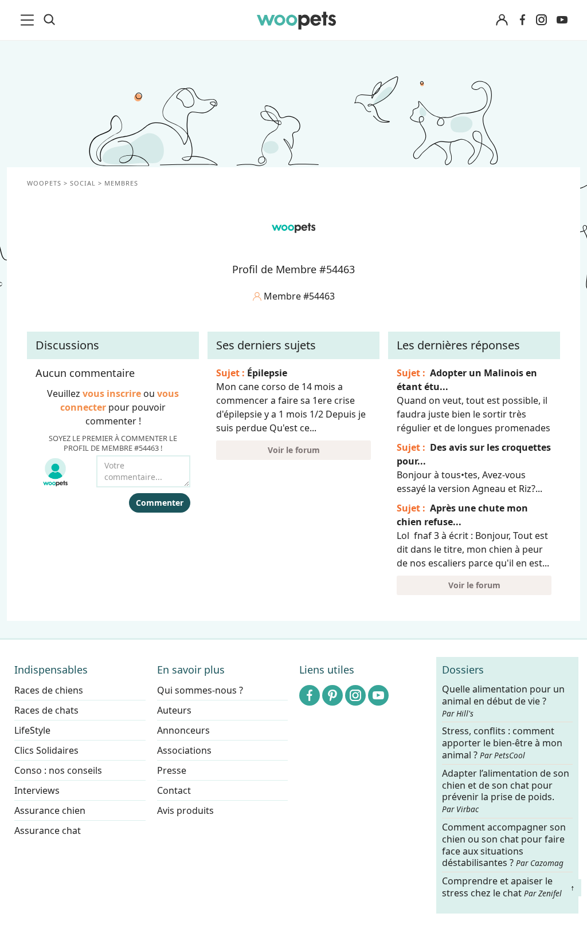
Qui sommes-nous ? (200, 690)
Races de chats (46, 710)
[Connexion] (501, 20)
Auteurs (174, 710)
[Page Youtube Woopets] (561, 20)
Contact (174, 790)
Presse (171, 770)
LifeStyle (32, 730)
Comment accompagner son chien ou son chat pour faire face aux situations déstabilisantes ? (504, 845)
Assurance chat (47, 830)
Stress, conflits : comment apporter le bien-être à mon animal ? (502, 744)
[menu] (29, 20)
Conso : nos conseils (58, 770)
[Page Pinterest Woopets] (332, 695)
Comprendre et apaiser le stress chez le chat (502, 887)
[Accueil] (296, 20)
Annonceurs (183, 730)
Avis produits (185, 810)
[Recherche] (49, 20)
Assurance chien (49, 810)
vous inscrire (112, 393)
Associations (184, 750)
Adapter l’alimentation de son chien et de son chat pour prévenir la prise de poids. (505, 790)
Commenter (159, 502)
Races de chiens (48, 690)
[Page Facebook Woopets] (522, 20)
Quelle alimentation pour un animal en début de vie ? (503, 701)
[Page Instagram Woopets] (541, 20)
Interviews (37, 790)
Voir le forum (294, 449)
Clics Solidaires (46, 750)
